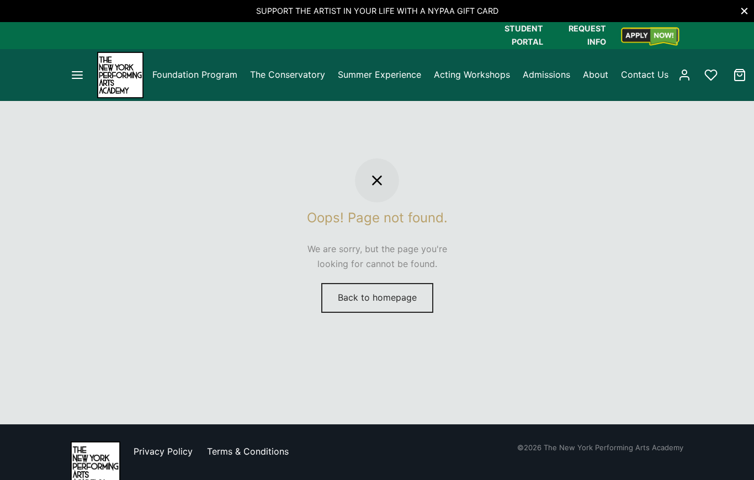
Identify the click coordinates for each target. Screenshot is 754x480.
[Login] (684, 75)
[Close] (744, 11)
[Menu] (77, 75)
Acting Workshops (472, 74)
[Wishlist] (712, 75)
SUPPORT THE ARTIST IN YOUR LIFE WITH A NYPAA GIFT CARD (377, 10)
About (595, 74)
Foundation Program (194, 74)
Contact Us (644, 74)
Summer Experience (379, 74)
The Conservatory (287, 74)
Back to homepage (377, 297)
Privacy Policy (163, 451)
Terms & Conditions (248, 451)
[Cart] (739, 75)
